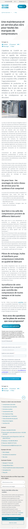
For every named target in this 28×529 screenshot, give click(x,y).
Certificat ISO (6, 423)
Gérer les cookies (13, 522)
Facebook (13, 44)
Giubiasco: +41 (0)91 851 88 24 (10, 440)
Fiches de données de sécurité (10, 418)
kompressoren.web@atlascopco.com (12, 445)
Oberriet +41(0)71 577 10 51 (10, 443)
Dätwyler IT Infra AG (8, 463)
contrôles (20, 302)
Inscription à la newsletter (9, 454)
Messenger (6, 46)
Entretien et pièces (7, 409)
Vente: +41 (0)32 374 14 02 (9, 430)
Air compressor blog (8, 414)
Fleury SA (5, 472)
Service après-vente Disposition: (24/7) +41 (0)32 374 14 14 (13, 437)
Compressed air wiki (8, 411)
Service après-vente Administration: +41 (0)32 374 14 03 (14, 433)
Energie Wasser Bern (8, 465)
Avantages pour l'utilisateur (10, 416)
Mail (13, 46)
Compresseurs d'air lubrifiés (10, 407)
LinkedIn (5, 44)
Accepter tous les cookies (13, 518)
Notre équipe (6, 452)
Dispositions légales (8, 421)
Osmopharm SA (7, 470)
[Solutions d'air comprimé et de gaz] (12, 12)
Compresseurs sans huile (9, 404)
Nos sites (5, 457)
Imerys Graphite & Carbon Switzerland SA (13, 467)
